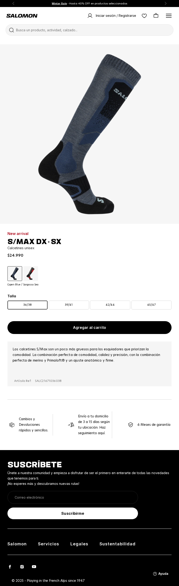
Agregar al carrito (89, 327)
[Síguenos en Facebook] (9, 566)
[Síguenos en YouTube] (34, 566)
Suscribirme (72, 513)
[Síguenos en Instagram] (22, 566)
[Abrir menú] (168, 16)
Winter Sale (59, 3)
